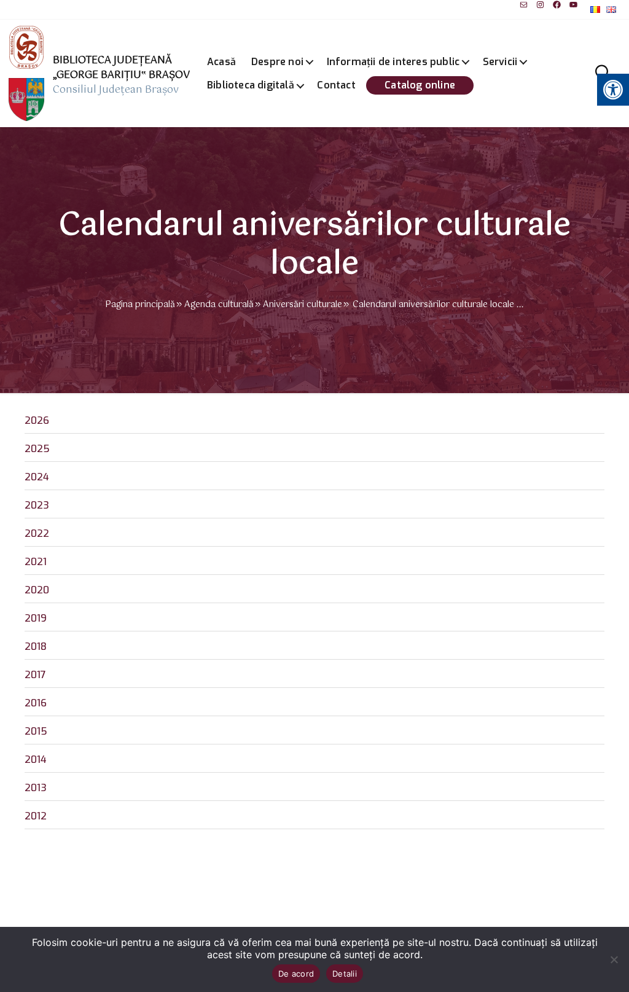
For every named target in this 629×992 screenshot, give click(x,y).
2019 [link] (36, 618)
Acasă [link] (221, 61)
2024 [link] (37, 477)
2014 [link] (36, 759)
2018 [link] (36, 646)
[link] (523, 4)
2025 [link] (37, 448)
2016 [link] (36, 703)
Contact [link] (336, 85)
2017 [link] (35, 674)
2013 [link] (36, 787)
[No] (614, 959)
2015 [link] (36, 731)
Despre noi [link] (277, 61)
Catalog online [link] (420, 85)
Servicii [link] (500, 61)
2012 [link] (36, 816)
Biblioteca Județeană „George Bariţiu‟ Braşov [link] (121, 68)
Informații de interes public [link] (393, 61)
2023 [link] (37, 505)
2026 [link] (37, 420)
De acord (296, 973)
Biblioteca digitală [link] (250, 85)
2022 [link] (37, 533)
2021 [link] (36, 561)
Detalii (344, 973)
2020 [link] (37, 590)
